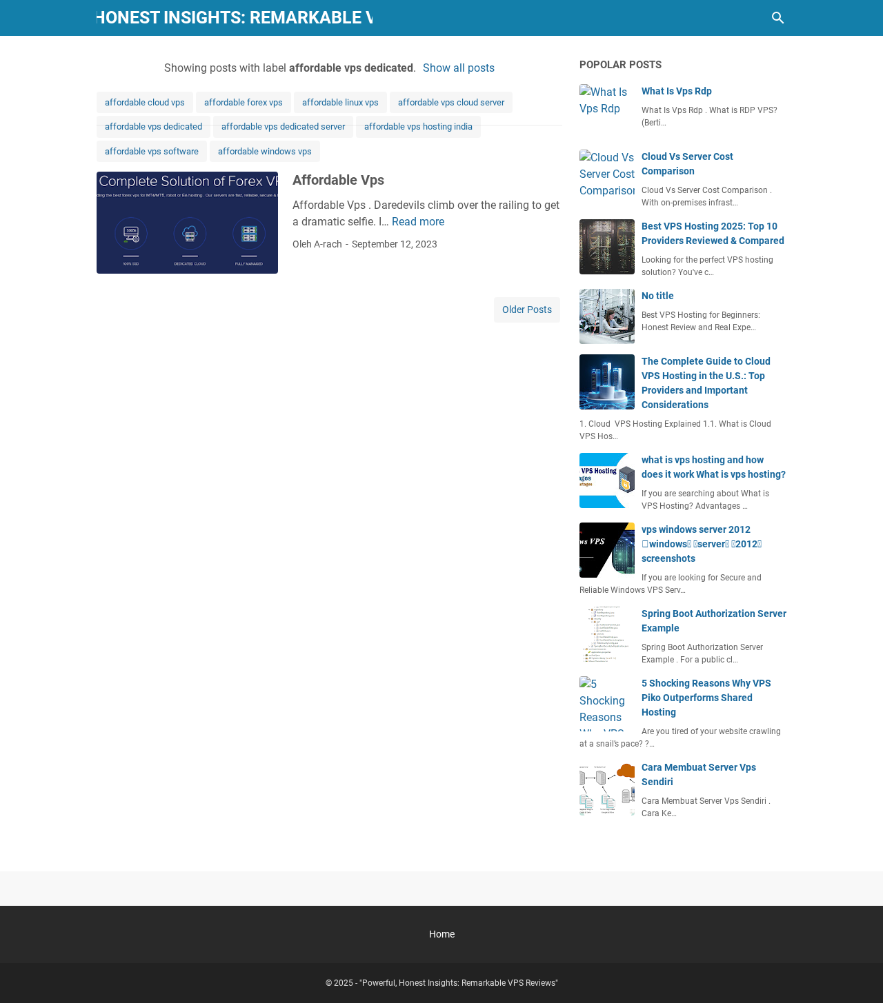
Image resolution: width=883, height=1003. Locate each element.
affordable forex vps (243, 102)
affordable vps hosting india (418, 126)
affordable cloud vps (145, 102)
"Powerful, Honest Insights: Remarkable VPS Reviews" (458, 983)
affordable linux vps (340, 102)
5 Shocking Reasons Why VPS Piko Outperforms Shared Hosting (706, 698)
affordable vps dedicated (153, 126)
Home (442, 934)
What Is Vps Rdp (677, 91)
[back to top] (855, 972)
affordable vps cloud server (451, 102)
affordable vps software (152, 151)
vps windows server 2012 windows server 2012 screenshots (702, 544)
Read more (418, 221)
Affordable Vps (338, 180)
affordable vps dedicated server (283, 126)
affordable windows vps (265, 151)
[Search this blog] (778, 18)
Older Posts (527, 309)
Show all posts (459, 67)
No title (658, 295)
